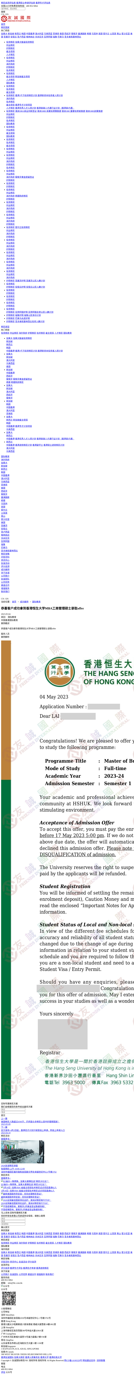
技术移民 (10, 70)
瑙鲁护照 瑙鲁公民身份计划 (28, 315)
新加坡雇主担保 (22, 76)
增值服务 (5, 588)
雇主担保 (10, 51)
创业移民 (10, 45)
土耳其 (113, 34)
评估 (3, 1372)
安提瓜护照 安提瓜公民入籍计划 (30, 287)
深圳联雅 (101, 1360)
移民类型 (5, 327)
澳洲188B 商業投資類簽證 (49, 111)
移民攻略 (5, 554)
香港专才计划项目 (23, 105)
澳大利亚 (39, 34)
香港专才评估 (16, 1268)
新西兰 (18, 34)
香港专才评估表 (43, 3)
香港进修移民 (42, 1268)
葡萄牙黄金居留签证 (24, 177)
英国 (100, 34)
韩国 (23, 34)
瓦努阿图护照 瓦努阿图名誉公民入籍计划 (34, 312)
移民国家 (5, 27)
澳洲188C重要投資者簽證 (73, 111)
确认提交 (5, 1227)
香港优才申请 (29, 1268)
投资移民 (10, 42)
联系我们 (5, 591)
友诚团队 (5, 579)
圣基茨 (7, 37)
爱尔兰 (106, 34)
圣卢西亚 (21, 37)
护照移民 (10, 48)
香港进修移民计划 (23, 445)
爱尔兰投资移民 (22, 227)
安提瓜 (13, 37)
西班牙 (67, 34)
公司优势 (5, 582)
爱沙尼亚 (125, 34)
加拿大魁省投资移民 (24, 42)
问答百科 (5, 557)
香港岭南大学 (55, 1357)
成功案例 (5, 569)
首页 (3, 24)
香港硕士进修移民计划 (53, 445)
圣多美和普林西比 (72, 37)
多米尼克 (39, 37)
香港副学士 (37, 445)
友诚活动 (5, 563)
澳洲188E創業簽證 (94, 111)
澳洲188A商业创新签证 (26, 111)
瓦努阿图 (48, 37)
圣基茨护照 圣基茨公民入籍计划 (30, 281)
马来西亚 (48, 34)
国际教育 (10, 83)
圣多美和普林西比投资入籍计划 (29, 321)
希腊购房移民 (21, 196)
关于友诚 (5, 573)
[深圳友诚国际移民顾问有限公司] (16, 21)
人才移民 (10, 55)
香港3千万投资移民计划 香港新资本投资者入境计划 (39, 95)
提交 (3, 1115)
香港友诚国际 (7, 1357)
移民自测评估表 (8, 3)
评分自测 (5, 566)
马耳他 (95, 34)
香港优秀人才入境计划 (25, 108)
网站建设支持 (89, 1360)
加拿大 (4, 34)
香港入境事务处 (32, 1357)
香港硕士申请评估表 (25, 3)
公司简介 (5, 576)
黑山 (119, 34)
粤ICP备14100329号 (73, 1360)
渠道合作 (5, 585)
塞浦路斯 (82, 34)
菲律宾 (56, 34)
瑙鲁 (55, 37)
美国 (3, 522)
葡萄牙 (74, 34)
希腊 (89, 34)
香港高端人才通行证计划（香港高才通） (55, 108)
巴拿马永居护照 (22, 318)
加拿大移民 (19, 1357)
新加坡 (11, 34)
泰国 (62, 34)
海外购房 (10, 64)
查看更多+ (6, 1139)
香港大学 (44, 1357)
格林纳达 (30, 37)
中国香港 (30, 34)
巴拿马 (61, 37)
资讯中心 (5, 560)
